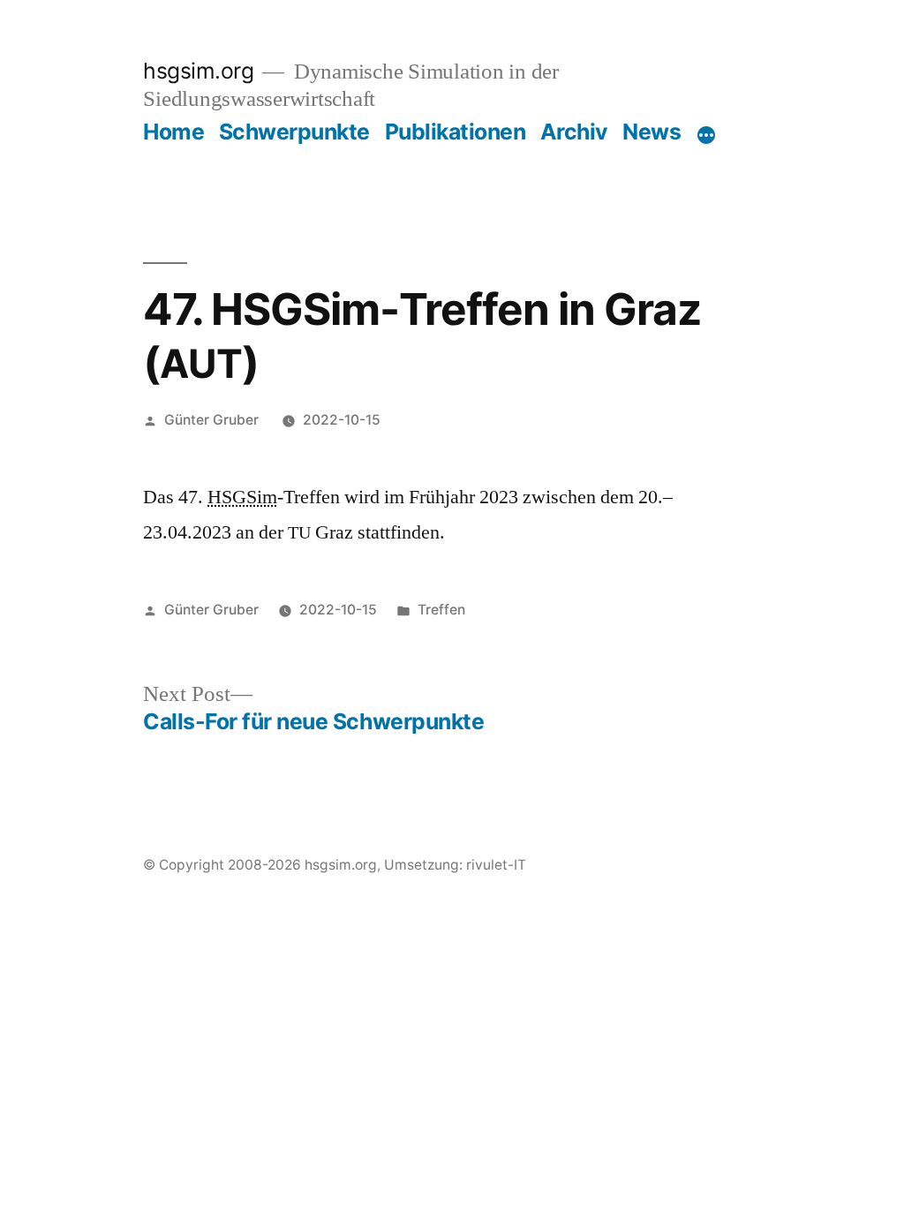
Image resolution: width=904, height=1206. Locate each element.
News (651, 131)
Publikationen (455, 131)
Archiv (574, 131)
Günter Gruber (211, 419)
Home (173, 131)
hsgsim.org (198, 70)
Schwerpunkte (294, 131)
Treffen (441, 609)
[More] (706, 135)
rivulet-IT (496, 864)
